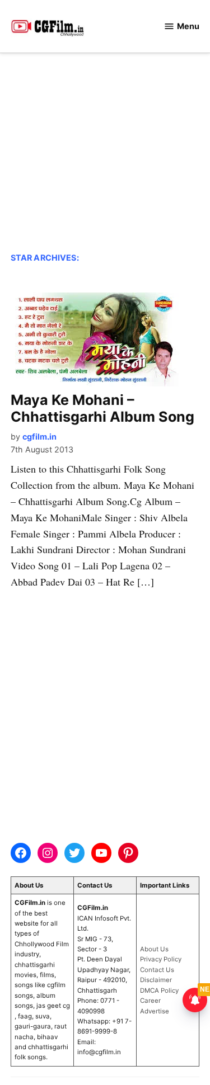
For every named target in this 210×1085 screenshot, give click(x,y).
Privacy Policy (160, 959)
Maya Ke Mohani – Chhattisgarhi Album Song (102, 408)
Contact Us (157, 970)
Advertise (154, 1011)
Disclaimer (156, 980)
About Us (154, 949)
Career (150, 1000)
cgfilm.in (39, 436)
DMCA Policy (159, 990)
